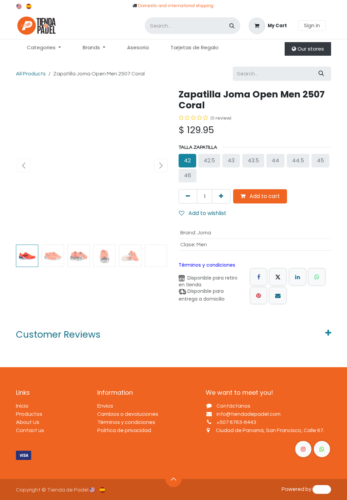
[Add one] (221, 196)
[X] (278, 277)
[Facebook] (258, 277)
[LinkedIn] (297, 277)
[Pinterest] (258, 295)
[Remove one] (188, 196)
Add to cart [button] (264, 196)
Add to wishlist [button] (206, 213)
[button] (23, 165)
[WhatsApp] (317, 277)
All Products (31, 73)
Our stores (310, 48)
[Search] (232, 25)
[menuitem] (19, 6)
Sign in (312, 25)
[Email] (278, 295)
